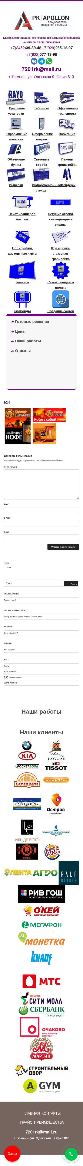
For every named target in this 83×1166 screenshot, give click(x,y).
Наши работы (27, 341)
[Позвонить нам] (71, 1154)
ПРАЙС (26, 1122)
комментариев (12, 677)
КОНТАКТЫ (51, 1113)
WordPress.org (10, 682)
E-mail (7, 517)
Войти (6, 665)
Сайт (6, 531)
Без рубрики (9, 649)
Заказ (12, 1153)
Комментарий (10, 466)
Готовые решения (31, 321)
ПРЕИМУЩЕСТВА (49, 1122)
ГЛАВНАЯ (32, 1113)
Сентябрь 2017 (11, 632)
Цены (20, 331)
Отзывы (22, 350)
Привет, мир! (10, 600)
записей (10, 671)
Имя (6, 503)
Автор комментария (13, 616)
